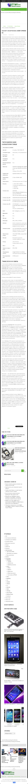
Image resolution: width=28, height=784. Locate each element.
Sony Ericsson (17, 26)
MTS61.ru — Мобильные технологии (11, 776)
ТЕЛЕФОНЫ (10, 26)
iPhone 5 (9, 569)
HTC (7, 580)
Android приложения (12, 564)
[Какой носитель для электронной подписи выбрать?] (14, 752)
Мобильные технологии (10, 543)
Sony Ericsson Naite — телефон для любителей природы (20, 449)
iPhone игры (10, 571)
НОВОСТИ (7, 546)
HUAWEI (8, 581)
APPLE (7, 566)
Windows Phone (9, 594)
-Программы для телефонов (11, 553)
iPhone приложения (11, 573)
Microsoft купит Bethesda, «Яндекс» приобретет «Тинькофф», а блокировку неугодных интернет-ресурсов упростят (13, 497)
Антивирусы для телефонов (10, 539)
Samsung (8, 590)
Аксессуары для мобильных (10, 537)
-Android (9, 561)
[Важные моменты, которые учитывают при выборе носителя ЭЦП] (6, 752)
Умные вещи (7, 597)
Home (4, 26)
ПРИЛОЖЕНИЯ (8, 550)
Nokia (7, 589)
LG (7, 585)
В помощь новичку (9, 541)
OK (14, 782)
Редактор (8, 437)
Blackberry (8, 578)
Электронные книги (9, 601)
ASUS (7, 576)
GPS (6, 536)
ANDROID (8, 559)
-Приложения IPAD (10, 551)
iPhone (9, 567)
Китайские (8, 596)
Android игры (10, 563)
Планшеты (7, 548)
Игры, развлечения (10, 555)
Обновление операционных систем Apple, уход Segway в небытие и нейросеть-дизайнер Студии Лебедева (14, 506)
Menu (3, 9)
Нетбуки (7, 544)
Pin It (9, 428)
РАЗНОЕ (7, 556)
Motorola (8, 587)
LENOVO (8, 583)
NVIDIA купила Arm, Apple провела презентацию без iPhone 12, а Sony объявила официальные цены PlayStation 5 (14, 502)
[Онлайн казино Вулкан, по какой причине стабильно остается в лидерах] (22, 752)
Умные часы (7, 599)
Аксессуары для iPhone (12, 574)
